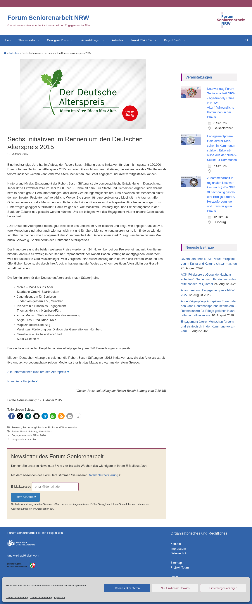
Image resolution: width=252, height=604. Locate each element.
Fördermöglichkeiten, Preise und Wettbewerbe (50, 427)
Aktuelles (117, 40)
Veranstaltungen (90, 40)
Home (7, 40)
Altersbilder (44, 431)
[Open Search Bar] (247, 40)
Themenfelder (26, 40)
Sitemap (176, 562)
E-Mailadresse (21, 486)
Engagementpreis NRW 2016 (29, 435)
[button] (11, 416)
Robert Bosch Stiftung (24, 431)
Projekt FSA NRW (141, 40)
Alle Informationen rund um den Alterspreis (36, 372)
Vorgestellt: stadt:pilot (24, 439)
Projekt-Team (179, 567)
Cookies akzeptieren (127, 588)
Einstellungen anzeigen (223, 588)
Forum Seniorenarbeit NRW (48, 17)
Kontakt (175, 544)
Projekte (16, 427)
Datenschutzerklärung (17, 597)
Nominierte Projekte (21, 381)
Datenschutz (179, 553)
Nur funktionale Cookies (175, 588)
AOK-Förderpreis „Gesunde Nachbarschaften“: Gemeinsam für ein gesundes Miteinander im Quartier (208, 279)
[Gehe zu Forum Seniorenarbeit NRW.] (5, 53)
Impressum (59, 597)
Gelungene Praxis (58, 40)
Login (174, 577)
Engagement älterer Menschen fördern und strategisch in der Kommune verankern (208, 326)
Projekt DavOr (173, 40)
